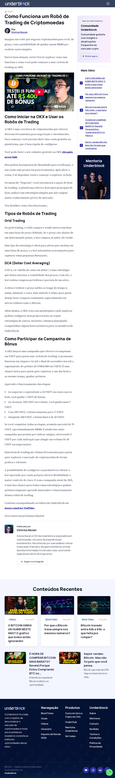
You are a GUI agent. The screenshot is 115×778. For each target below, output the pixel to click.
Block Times (51, 619)
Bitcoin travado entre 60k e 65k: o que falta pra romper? (96, 110)
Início (10, 11)
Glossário (46, 729)
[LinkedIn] (100, 770)
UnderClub (71, 722)
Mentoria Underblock (71, 729)
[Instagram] (93, 770)
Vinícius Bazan (19, 32)
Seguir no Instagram (33, 561)
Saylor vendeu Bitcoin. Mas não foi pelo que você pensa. (96, 145)
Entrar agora (91, 56)
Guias (44, 718)
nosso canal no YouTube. (20, 508)
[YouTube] (86, 770)
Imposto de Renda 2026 (51, 736)
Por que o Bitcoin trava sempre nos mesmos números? (96, 97)
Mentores (94, 718)
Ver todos (70, 736)
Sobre (92, 713)
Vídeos (12, 619)
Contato (94, 723)
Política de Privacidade (95, 744)
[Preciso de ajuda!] (109, 772)
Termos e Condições (95, 736)
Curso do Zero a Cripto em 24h (73, 715)
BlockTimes (47, 713)
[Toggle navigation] (108, 3)
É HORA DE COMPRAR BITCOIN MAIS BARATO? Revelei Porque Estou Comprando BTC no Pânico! (95, 128)
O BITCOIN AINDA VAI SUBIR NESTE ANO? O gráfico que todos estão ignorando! (95, 83)
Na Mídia (94, 729)
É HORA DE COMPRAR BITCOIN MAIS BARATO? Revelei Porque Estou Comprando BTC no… (42, 663)
